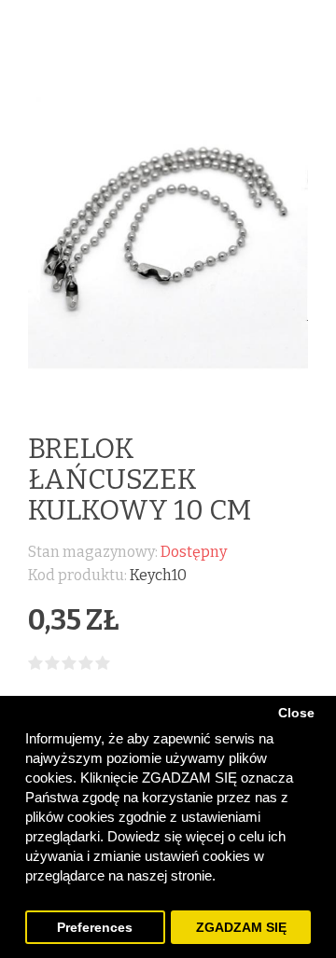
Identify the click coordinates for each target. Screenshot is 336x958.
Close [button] (296, 713)
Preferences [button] (95, 928)
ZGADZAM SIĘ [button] (241, 928)
